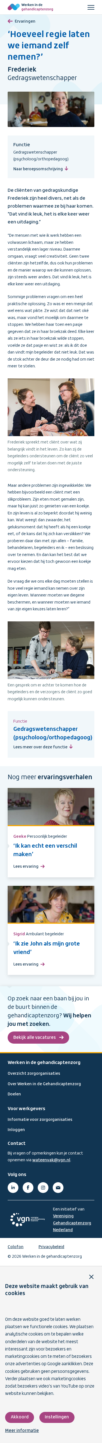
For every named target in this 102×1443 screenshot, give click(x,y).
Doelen (14, 1094)
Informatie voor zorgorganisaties (40, 1120)
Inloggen (16, 1130)
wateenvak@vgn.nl (51, 1160)
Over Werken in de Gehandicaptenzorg (44, 1084)
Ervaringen (25, 21)
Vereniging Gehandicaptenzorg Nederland (72, 1223)
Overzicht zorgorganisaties (34, 1074)
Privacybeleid (51, 1247)
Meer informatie (22, 1431)
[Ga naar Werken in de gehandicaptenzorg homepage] (30, 7)
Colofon (16, 1247)
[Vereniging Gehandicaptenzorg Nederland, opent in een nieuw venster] (27, 1220)
